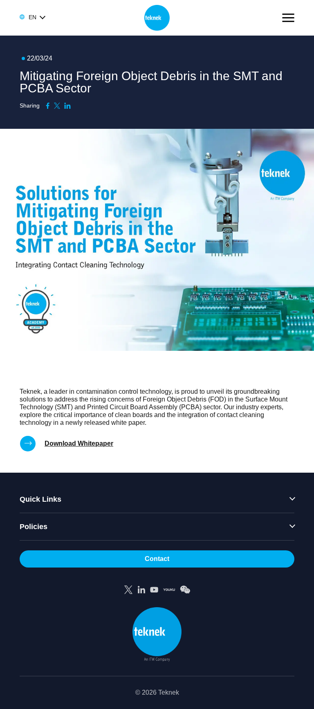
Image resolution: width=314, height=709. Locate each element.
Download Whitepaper (79, 443)
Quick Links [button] (40, 499)
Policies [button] (33, 527)
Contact (157, 558)
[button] (32, 17)
